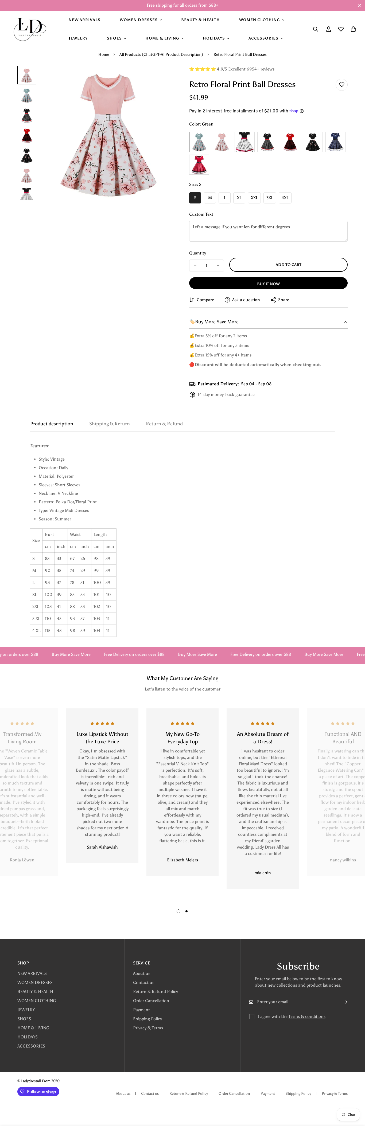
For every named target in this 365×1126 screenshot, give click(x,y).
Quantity (197, 253)
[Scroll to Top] (354, 1097)
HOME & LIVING (162, 38)
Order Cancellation (151, 1000)
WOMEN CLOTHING (259, 20)
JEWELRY (78, 38)
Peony (313, 142)
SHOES (114, 38)
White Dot (267, 142)
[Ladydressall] (29, 29)
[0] (353, 29)
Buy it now (268, 284)
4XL (287, 199)
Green (199, 142)
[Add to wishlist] (342, 85)
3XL (271, 199)
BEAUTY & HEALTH (200, 20)
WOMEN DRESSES (139, 20)
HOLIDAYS (214, 38)
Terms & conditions (307, 1016)
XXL (256, 199)
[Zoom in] (164, 77)
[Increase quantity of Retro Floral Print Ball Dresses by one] (218, 266)
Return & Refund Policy (155, 991)
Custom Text (201, 214)
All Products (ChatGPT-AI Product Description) (161, 54)
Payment (141, 1009)
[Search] (316, 29)
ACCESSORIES (263, 38)
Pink (222, 142)
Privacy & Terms (148, 1027)
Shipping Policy (147, 1018)
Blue (335, 142)
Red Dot (290, 142)
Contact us (143, 982)
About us (141, 973)
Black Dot (245, 142)
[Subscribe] (341, 1002)
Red (199, 165)
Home (103, 54)
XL (241, 199)
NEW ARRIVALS (84, 20)
